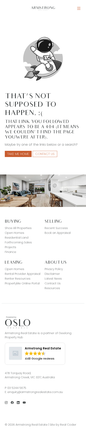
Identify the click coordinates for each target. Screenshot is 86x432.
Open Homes (14, 233)
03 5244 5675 (16, 388)
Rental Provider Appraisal (22, 274)
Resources (52, 288)
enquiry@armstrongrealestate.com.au (35, 392)
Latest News (53, 279)
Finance (10, 252)
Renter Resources (17, 279)
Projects (10, 247)
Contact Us (45, 154)
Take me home (18, 154)
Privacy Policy (54, 269)
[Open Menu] (78, 8)
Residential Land (16, 238)
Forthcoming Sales (18, 242)
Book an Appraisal (58, 233)
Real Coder (68, 425)
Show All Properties (18, 228)
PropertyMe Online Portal (22, 283)
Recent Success (56, 228)
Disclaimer (52, 274)
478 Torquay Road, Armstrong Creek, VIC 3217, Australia (30, 375)
